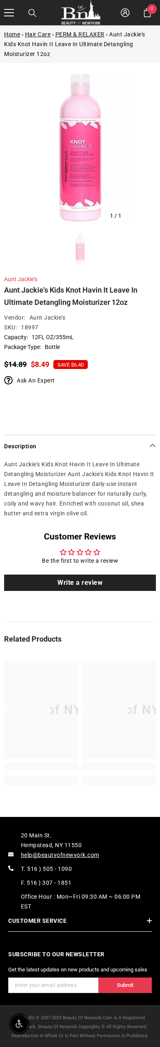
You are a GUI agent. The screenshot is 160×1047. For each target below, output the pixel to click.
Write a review (80, 582)
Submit (125, 985)
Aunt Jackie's (20, 279)
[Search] (32, 13)
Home (12, 34)
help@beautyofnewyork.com (60, 855)
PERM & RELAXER (80, 34)
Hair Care (38, 34)
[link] (41, 766)
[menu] (9, 13)
